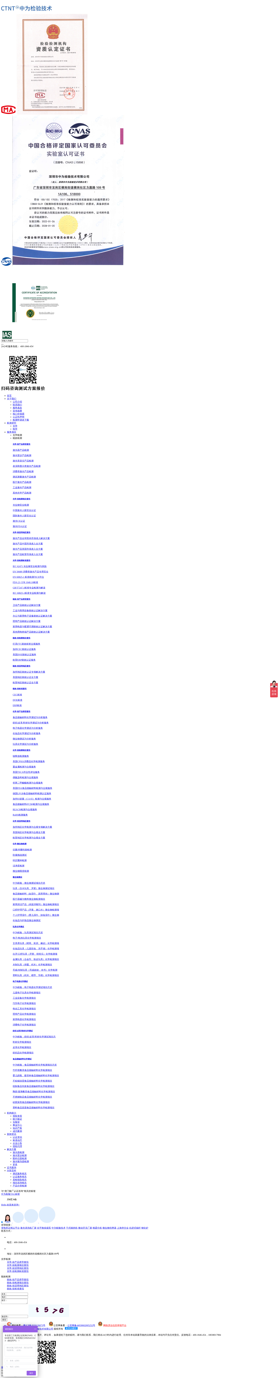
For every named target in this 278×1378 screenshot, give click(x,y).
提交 (4, 1320)
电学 (15, 429)
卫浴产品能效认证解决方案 (27, 605)
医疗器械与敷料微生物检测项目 (29, 899)
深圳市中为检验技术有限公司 (38, 1329)
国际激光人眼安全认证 (24, 515)
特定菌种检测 (20, 860)
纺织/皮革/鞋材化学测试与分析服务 (31, 722)
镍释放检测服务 (21, 756)
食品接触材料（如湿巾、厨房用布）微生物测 (36, 893)
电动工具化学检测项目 (24, 1008)
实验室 (16, 1122)
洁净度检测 (18, 865)
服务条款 (17, 408)
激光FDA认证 (20, 526)
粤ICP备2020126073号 (34, 1325)
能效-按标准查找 (19, 689)
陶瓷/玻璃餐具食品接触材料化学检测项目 (34, 1091)
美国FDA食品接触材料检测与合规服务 (32, 788)
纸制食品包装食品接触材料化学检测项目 (33, 1086)
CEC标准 (17, 694)
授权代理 (17, 1146)
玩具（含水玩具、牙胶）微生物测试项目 (33, 888)
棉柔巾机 (97, 1228)
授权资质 (17, 1116)
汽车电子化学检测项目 (24, 1003)
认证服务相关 (20, 1176)
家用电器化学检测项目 (24, 1019)
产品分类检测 (20, 1185)
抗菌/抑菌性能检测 (22, 849)
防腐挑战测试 (20, 855)
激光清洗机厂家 (28, 1228)
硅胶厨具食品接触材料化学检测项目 (31, 1102)
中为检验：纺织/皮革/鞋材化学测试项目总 (34, 1036)
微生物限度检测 (21, 871)
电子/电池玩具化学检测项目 (27, 938)
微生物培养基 (109, 1228)
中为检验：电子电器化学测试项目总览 (32, 987)
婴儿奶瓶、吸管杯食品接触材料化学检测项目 (36, 1075)
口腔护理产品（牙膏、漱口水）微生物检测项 (36, 910)
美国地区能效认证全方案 (25, 677)
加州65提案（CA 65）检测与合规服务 (32, 799)
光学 (15, 426)
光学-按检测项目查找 (21, 499)
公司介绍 (17, 401)
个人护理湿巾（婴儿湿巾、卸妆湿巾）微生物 (36, 915)
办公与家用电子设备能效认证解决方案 (32, 616)
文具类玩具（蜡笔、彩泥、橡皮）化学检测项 (36, 943)
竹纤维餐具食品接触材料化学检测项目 (32, 1070)
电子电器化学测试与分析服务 (28, 728)
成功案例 (17, 1131)
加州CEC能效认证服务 (24, 649)
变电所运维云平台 (10, 1228)
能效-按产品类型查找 (21, 599)
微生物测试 (17, 877)
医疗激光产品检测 (22, 482)
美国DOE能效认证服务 (24, 654)
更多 (15, 1164)
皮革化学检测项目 (22, 1047)
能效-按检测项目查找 (21, 638)
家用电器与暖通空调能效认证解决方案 (32, 626)
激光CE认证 (19, 521)
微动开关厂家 (85, 1228)
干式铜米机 (72, 1228)
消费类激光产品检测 (23, 471)
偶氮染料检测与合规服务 (25, 777)
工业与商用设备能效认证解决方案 (30, 610)
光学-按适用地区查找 (21, 532)
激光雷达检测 (20, 1155)
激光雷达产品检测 (22, 455)
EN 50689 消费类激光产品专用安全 (30, 571)
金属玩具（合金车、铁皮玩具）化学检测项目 (36, 959)
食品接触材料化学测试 (22, 1059)
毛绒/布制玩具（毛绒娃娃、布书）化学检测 (35, 970)
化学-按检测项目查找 (21, 750)
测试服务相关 (20, 1173)
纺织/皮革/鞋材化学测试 (23, 1031)
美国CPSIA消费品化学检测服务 (29, 761)
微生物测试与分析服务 (24, 739)
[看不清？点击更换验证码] (49, 1310)
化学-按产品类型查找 (21, 711)
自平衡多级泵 (44, 1228)
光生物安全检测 (21, 505)
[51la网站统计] (71, 1329)
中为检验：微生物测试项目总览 (29, 883)
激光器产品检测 (21, 450)
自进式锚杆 (135, 1228)
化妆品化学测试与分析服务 (27, 733)
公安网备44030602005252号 (81, 1325)
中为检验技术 (58, 1228)
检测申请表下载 (21, 420)
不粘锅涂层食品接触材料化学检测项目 (32, 1081)
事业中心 (17, 1125)
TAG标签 (15, 1194)
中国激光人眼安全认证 (24, 510)
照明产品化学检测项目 (24, 1014)
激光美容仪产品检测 (23, 461)
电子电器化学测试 (20, 981)
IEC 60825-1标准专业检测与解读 (29, 593)
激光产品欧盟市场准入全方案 (28, 554)
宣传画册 (17, 411)
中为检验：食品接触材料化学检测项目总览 (35, 1065)
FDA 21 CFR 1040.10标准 (25, 582)
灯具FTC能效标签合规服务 (26, 644)
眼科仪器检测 (20, 1158)
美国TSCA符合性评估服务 (26, 772)
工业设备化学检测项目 (24, 998)
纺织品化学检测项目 (23, 1052)
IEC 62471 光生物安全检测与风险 (30, 566)
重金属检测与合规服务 (24, 767)
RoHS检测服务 (20, 815)
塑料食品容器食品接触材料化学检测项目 (33, 1107)
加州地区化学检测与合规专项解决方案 (32, 827)
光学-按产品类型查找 (21, 444)
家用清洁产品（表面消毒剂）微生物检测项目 (36, 904)
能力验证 (17, 1119)
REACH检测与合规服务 (25, 809)
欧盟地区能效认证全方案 (25, 682)
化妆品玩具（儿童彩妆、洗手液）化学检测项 (36, 948)
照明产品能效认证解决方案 (27, 621)
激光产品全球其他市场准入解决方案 (31, 538)
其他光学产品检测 (22, 493)
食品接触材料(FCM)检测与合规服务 (31, 804)
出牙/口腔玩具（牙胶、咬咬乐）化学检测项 (35, 954)
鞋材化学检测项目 (22, 1042)
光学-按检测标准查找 (21, 560)
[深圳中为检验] (26, 8)
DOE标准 (17, 700)
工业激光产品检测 (22, 487)
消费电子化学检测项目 (24, 1024)
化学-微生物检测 (19, 844)
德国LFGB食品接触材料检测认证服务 (32, 793)
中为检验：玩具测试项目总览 (28, 932)
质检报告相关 (20, 1179)
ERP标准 (17, 705)
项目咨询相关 (20, 1182)
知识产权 (17, 1128)
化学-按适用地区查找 (21, 821)
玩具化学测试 (18, 927)
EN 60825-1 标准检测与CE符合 (28, 577)
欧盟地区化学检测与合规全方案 (29, 837)
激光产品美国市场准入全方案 (28, 549)
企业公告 (17, 1143)
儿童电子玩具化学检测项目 (27, 992)
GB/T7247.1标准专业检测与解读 (29, 587)
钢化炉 (144, 1228)
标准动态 (17, 1140)
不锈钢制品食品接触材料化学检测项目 (32, 1097)
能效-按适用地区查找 (21, 666)
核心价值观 (18, 414)
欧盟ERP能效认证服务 (24, 660)
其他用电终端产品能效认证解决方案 (31, 632)
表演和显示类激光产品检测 (27, 466)
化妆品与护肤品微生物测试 (27, 920)
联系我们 (17, 404)
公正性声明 (18, 417)
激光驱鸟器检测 (21, 1161)
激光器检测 (18, 1152)
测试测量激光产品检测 (24, 477)
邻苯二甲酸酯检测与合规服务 (28, 783)
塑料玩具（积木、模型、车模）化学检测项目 (36, 975)
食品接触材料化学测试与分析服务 (30, 717)
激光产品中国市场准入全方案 (28, 543)
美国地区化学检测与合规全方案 (29, 832)
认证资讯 (17, 1137)
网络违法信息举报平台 (114, 1325)
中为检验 (5, 1194)
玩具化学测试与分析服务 (25, 744)
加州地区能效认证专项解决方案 (29, 672)
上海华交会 (123, 1228)
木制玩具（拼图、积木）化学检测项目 (32, 964)
